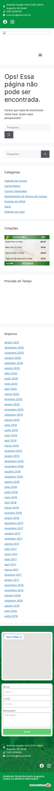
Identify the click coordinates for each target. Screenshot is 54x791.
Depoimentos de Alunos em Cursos (25, 196)
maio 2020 (10, 383)
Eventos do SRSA (15, 201)
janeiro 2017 (11, 580)
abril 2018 (10, 502)
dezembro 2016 (14, 585)
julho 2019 (10, 425)
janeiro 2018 (11, 518)
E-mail (6, 698)
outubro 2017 (12, 533)
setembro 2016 (13, 600)
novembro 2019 (13, 409)
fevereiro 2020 (13, 399)
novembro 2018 (13, 466)
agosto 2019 (12, 419)
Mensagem (9, 710)
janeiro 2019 (11, 456)
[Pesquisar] (8, 135)
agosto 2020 (12, 368)
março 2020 (11, 394)
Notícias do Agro (14, 211)
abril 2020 (10, 388)
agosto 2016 (12, 605)
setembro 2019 (13, 414)
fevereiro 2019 (13, 450)
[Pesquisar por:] (26, 127)
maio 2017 (10, 559)
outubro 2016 (12, 595)
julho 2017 (10, 549)
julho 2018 (10, 487)
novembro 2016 (13, 590)
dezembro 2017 (13, 523)
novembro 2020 (14, 352)
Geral (7, 206)
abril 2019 (10, 440)
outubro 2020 (12, 358)
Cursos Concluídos (15, 191)
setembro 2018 (13, 476)
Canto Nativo (12, 186)
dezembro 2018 (13, 461)
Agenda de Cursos (15, 180)
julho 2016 (10, 611)
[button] (40, 55)
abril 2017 (10, 564)
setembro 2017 (13, 538)
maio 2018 (10, 497)
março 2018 (11, 507)
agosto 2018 (11, 481)
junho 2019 (11, 430)
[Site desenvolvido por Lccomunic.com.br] (40, 786)
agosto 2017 (11, 543)
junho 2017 (11, 554)
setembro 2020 (13, 363)
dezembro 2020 (14, 347)
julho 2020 (10, 373)
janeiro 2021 (11, 342)
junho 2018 (11, 492)
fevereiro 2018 (13, 512)
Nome (6, 686)
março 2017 (11, 569)
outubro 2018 (12, 471)
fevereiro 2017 (13, 574)
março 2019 (11, 445)
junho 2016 (11, 616)
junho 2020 (11, 378)
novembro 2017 (13, 528)
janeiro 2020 (12, 404)
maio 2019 (10, 435)
